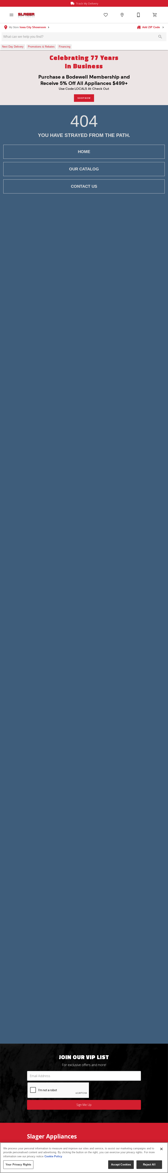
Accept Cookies (121, 1164)
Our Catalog (84, 169)
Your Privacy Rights (18, 1164)
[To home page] (26, 15)
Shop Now (83, 98)
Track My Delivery (86, 3)
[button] (11, 15)
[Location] (122, 15)
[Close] (161, 1148)
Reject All (149, 1164)
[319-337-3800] (138, 15)
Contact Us (84, 186)
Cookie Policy (53, 1156)
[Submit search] (160, 36)
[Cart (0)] (155, 15)
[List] (106, 15)
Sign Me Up (84, 1105)
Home (84, 151)
